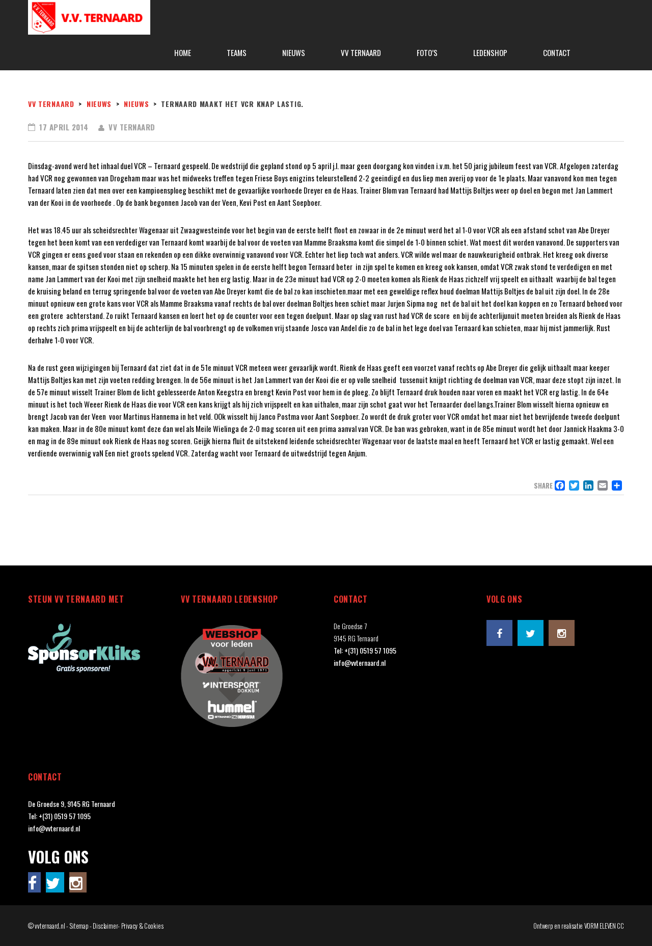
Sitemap (79, 926)
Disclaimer (105, 926)
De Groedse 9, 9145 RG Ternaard (71, 803)
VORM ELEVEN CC (604, 926)
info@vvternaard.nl (360, 662)
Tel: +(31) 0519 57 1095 (365, 650)
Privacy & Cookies (142, 926)
